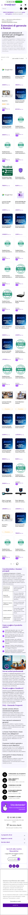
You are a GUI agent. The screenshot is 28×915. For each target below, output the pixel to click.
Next (27, 14)
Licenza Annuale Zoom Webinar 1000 (6, 226)
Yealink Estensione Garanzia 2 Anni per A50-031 (7, 301)
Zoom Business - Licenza (20, 402)
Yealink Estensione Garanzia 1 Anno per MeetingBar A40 (7, 276)
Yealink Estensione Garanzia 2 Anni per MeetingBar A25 (7, 550)
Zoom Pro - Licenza (5, 525)
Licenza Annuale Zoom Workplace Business (7, 427)
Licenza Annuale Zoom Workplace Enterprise (20, 327)
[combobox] (12, 8)
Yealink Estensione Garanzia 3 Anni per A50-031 (20, 475)
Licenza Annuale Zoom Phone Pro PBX (20, 451)
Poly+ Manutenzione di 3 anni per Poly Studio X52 (20, 501)
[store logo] (10, 5)
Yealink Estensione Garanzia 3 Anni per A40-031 (20, 351)
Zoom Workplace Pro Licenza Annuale (7, 327)
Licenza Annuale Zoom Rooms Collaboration (20, 77)
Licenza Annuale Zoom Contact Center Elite (6, 351)
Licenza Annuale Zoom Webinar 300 (20, 525)
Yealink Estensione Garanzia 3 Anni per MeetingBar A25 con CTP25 (20, 251)
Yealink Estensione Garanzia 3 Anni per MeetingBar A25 (20, 550)
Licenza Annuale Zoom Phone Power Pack (6, 127)
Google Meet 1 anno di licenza (6, 77)
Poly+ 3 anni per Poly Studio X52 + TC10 (7, 501)
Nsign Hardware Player (20, 301)
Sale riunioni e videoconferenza (13, 19)
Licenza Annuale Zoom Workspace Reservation (20, 226)
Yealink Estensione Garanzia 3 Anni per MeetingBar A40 (20, 152)
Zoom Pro (4, 101)
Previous (0, 14)
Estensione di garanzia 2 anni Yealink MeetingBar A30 (7, 178)
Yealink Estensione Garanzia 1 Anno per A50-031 (20, 377)
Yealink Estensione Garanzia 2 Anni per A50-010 (7, 377)
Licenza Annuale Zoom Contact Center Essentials (20, 101)
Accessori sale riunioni (7, 20)
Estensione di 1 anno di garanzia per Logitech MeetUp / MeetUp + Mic (20, 178)
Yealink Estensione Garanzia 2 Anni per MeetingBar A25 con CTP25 (20, 127)
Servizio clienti (15, 825)
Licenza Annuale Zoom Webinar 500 (6, 451)
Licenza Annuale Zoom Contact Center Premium (20, 427)
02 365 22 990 (15, 817)
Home (3, 19)
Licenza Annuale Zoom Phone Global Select (7, 475)
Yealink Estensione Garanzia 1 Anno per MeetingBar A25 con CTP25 (7, 251)
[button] (6, 835)
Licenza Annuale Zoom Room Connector (6, 402)
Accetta (15, 905)
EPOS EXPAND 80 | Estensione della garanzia (20, 202)
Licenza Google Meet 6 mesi (6, 202)
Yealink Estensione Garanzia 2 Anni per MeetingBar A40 (7, 152)
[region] (14, 892)
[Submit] (21, 8)
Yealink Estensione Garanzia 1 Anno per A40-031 (20, 276)
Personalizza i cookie (15, 901)
